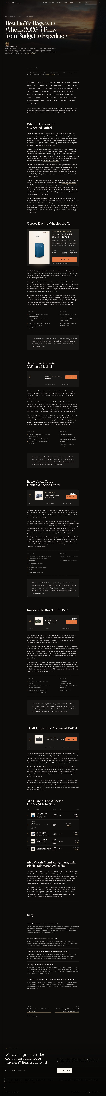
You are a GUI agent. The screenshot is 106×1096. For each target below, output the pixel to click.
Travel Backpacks (48, 2)
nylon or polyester (71, 167)
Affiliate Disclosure (76, 1092)
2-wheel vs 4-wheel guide (51, 160)
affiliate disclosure (50, 74)
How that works (31, 53)
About (80, 2)
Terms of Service (96, 1092)
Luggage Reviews (69, 2)
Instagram (12, 1070)
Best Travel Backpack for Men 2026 (16, 1082)
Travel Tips (51, 1080)
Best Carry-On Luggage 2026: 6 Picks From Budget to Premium (78, 1080)
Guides (59, 2)
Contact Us (64, 1070)
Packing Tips (29, 1080)
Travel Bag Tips (10, 16)
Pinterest (22, 1070)
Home (7, 1080)
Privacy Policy (86, 1092)
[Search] (99, 3)
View (76, 816)
